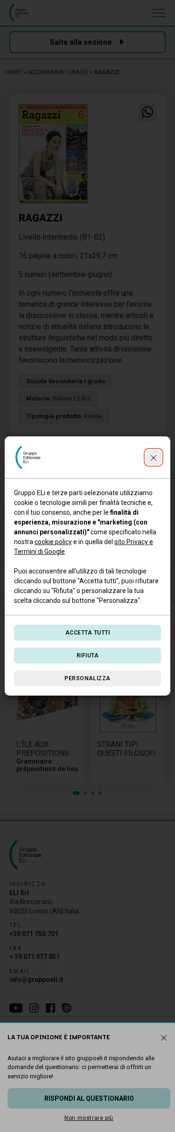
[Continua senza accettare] (153, 457)
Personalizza (87, 678)
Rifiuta (87, 655)
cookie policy (53, 541)
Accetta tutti (87, 632)
